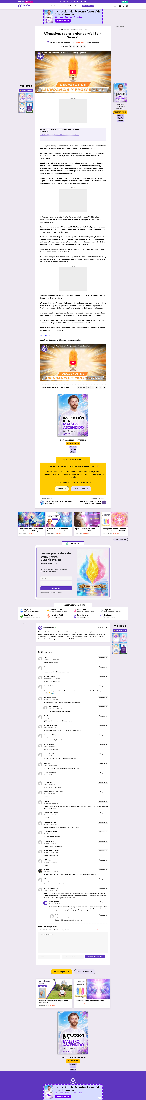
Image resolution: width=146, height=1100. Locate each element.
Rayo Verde (28, 615)
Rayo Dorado (56, 610)
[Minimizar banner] (99, 1098)
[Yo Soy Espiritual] (73, 1083)
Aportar (124, 1)
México (73, 452)
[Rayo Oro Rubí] (48, 616)
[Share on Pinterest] (88, 387)
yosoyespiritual (54, 42)
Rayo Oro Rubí (56, 615)
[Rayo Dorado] (48, 611)
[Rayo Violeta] (75, 616)
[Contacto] (85, 1)
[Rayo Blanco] (102, 611)
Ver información (62, 20)
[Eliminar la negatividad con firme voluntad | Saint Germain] (59, 519)
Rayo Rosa (81, 610)
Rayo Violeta (74, 29)
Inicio (59, 29)
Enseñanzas (65, 29)
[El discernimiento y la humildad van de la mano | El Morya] (31, 519)
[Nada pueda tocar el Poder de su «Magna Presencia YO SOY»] (114, 519)
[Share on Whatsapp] (74, 46)
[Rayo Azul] (22, 611)
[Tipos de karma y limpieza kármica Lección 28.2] (87, 519)
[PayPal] (75, 1)
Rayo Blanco (109, 610)
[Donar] (81, 1)
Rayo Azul (28, 610)
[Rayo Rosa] (75, 611)
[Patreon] (78, 1)
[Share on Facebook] (70, 46)
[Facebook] (61, 1)
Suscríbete (29, 1)
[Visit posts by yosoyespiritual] (48, 42)
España (73, 449)
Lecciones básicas (88, 5)
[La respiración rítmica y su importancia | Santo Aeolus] (54, 989)
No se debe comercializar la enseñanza (90, 1000)
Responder (103, 657)
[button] (115, 6)
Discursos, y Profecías (73, 440)
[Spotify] (71, 1)
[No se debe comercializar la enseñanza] (92, 989)
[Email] (77, 46)
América (73, 447)
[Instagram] (68, 1)
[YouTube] (64, 1)
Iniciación (108, 615)
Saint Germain (84, 29)
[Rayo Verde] (22, 616)
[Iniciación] (102, 616)
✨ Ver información (25, 90)
